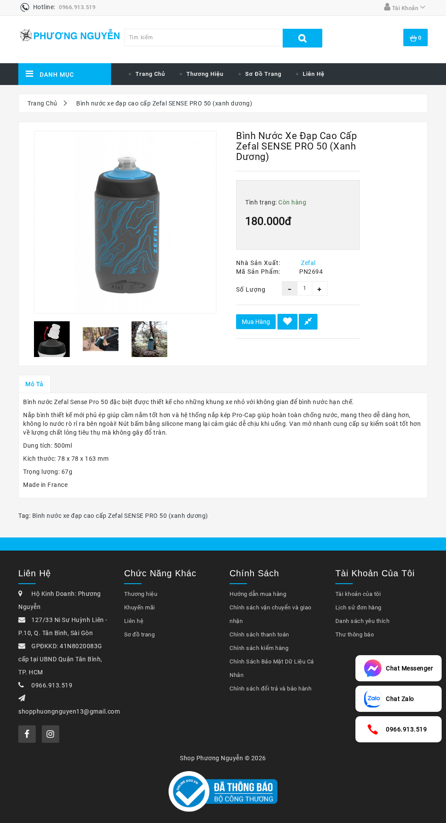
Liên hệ (313, 74)
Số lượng (251, 289)
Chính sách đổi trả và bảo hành (270, 688)
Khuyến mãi (139, 607)
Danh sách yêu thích (362, 621)
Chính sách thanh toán (259, 634)
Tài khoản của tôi (358, 594)
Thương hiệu (204, 74)
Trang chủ (150, 74)
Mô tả (34, 384)
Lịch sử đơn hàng (358, 607)
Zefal (308, 262)
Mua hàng (256, 321)
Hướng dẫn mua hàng (258, 594)
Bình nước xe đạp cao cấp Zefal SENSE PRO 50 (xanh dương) (164, 103)
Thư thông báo (354, 634)
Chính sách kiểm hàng (259, 648)
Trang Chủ (42, 103)
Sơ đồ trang (263, 74)
